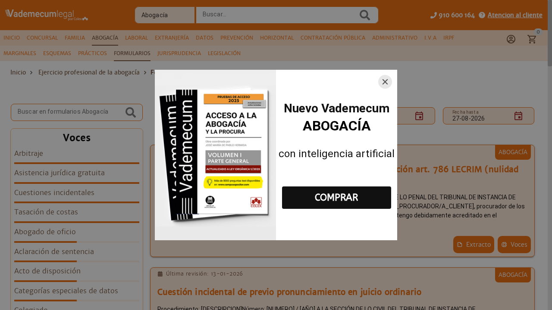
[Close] (385, 82)
